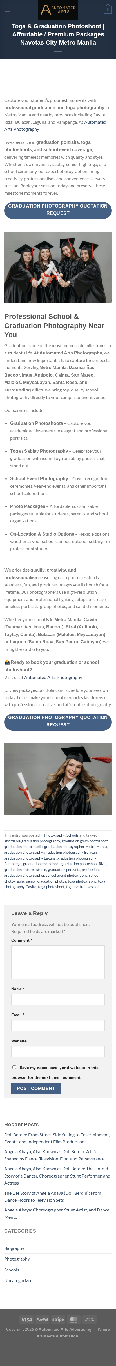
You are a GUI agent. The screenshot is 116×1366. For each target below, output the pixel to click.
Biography (14, 1248)
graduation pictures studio (25, 869)
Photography (54, 835)
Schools (72, 835)
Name (17, 989)
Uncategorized (18, 1280)
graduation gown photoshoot (85, 841)
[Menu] (7, 10)
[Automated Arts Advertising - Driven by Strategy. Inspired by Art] (58, 10)
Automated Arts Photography (53, 677)
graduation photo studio (23, 846)
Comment (21, 940)
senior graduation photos (46, 881)
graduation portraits (64, 869)
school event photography (66, 875)
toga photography (82, 881)
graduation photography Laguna (30, 858)
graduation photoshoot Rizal (83, 863)
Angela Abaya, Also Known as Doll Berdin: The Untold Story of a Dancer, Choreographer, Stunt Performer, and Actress (57, 1175)
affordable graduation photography (32, 841)
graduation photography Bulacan (70, 852)
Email (17, 1015)
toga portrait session (82, 886)
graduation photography (23, 852)
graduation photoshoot (41, 863)
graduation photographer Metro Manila (75, 846)
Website (19, 1041)
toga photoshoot (51, 886)
